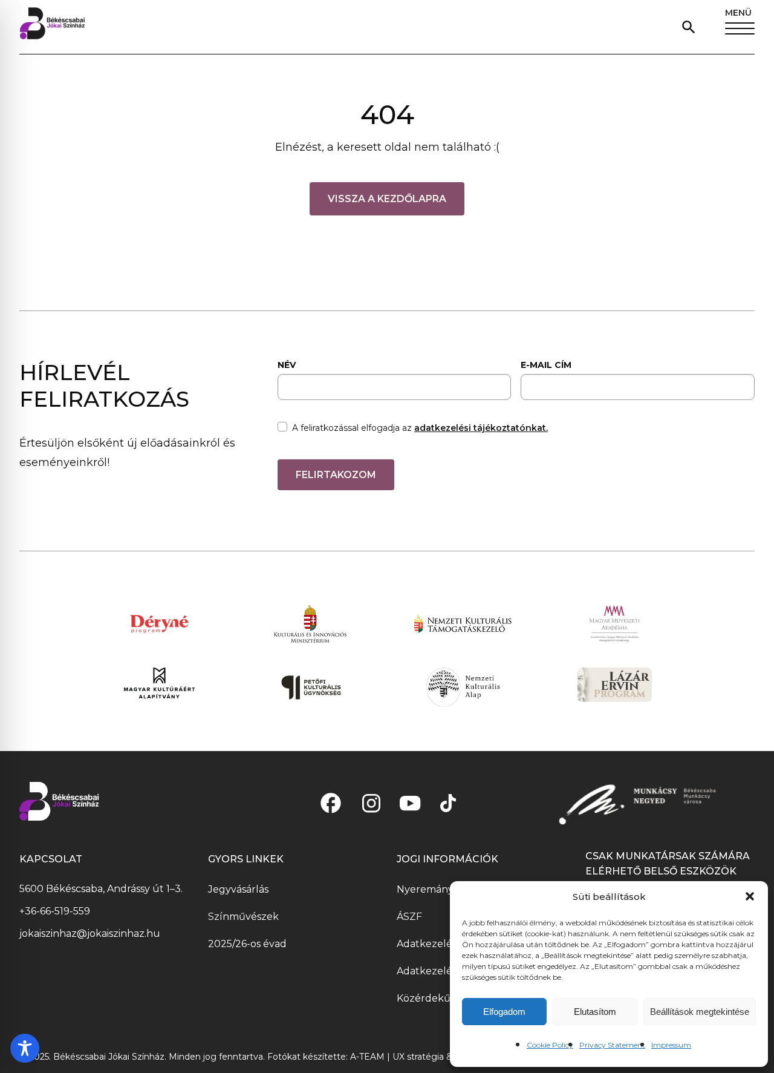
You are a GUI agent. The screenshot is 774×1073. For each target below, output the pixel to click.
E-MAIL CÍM (546, 364)
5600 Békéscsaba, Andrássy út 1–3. (101, 888)
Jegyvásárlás (238, 889)
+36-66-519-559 (54, 911)
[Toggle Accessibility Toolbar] (25, 1048)
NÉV (287, 364)
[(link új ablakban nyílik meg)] (331, 803)
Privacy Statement (612, 1044)
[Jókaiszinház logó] (52, 27)
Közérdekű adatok (442, 998)
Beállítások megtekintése (699, 1011)
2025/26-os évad (247, 944)
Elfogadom (504, 1011)
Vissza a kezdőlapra (387, 199)
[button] (750, 896)
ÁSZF (409, 916)
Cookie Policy (550, 1044)
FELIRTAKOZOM (336, 475)
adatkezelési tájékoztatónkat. (481, 427)
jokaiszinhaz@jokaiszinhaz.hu (89, 933)
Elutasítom (595, 1011)
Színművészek (243, 916)
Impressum (671, 1044)
